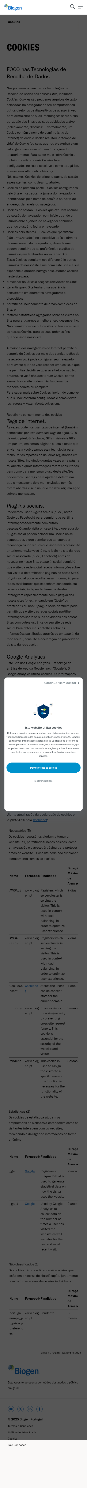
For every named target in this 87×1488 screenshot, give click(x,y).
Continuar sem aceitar (60, 683)
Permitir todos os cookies (43, 767)
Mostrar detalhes (43, 780)
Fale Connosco (17, 1445)
